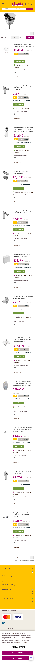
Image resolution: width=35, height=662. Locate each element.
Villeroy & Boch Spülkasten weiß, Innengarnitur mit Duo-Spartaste (23, 255)
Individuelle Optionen (17, 647)
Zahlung (4, 582)
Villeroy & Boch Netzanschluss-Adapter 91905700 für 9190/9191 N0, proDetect (23, 515)
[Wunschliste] (29, 4)
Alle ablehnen (17, 652)
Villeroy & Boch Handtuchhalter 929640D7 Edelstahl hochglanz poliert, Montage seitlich (23, 340)
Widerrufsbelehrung (8, 585)
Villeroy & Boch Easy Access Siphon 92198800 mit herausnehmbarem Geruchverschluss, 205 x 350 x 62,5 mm (24, 129)
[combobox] (14, 9)
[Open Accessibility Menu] (31, 657)
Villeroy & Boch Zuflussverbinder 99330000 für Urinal (22, 172)
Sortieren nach (5, 38)
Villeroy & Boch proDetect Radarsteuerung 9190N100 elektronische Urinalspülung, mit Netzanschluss (22, 383)
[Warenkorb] (32, 4)
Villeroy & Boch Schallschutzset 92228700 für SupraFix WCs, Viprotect (24, 45)
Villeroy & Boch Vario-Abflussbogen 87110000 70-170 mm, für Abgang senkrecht (22, 213)
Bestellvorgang (7, 576)
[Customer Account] (25, 4)
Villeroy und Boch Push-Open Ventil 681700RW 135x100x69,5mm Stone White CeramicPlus (22, 430)
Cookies (12, 634)
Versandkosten (27, 57)
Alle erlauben (17, 658)
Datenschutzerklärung (23, 642)
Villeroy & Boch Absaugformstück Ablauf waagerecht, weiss (23, 297)
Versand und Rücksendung (10, 579)
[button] (7, 4)
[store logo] (17, 4)
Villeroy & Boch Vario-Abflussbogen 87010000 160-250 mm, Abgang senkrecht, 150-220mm (23, 88)
